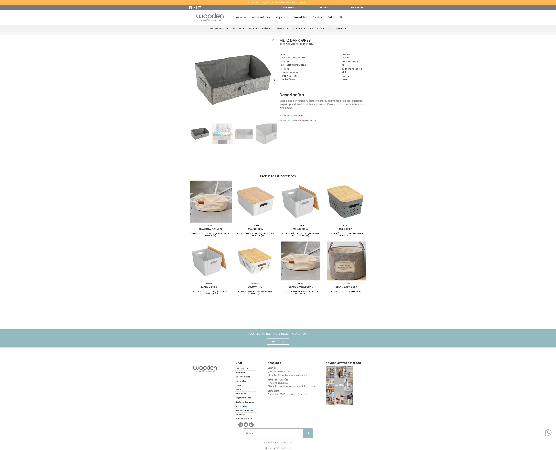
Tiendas (317, 17)
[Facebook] (191, 7)
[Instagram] (195, 7)
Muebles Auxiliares (244, 410)
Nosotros (288, 7)
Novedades (239, 17)
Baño (265, 28)
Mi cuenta (357, 7)
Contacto (322, 7)
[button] (191, 80)
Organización (217, 28)
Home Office (241, 406)
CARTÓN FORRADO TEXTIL (303, 120)
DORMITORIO (297, 115)
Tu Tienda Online (283, 448)
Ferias (331, 17)
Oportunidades (261, 17)
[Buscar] (341, 17)
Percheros (240, 414)
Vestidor (297, 28)
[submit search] (308, 433)
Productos (240, 368)
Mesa (251, 28)
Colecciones (336, 28)
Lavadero (280, 28)
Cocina (237, 28)
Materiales (300, 17)
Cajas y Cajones (243, 397)
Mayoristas (282, 17)
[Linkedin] (199, 7)
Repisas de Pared (243, 418)
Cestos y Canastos (244, 402)
